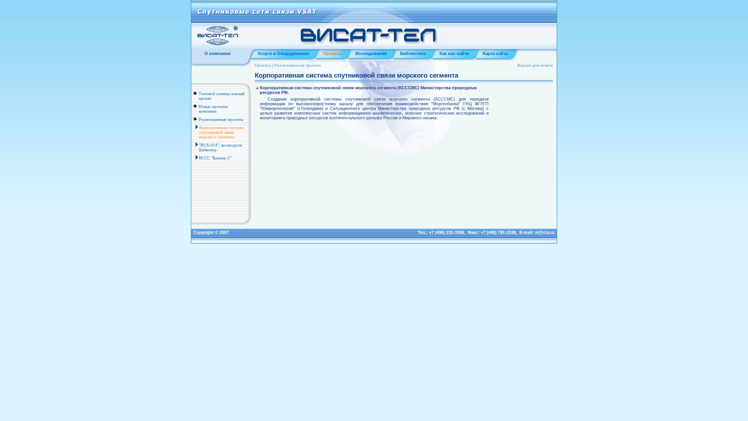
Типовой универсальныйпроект (222, 96)
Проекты (263, 65)
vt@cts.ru (545, 232)
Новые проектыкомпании (213, 108)
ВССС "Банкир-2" (215, 158)
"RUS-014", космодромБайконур (220, 147)
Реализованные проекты (221, 119)
